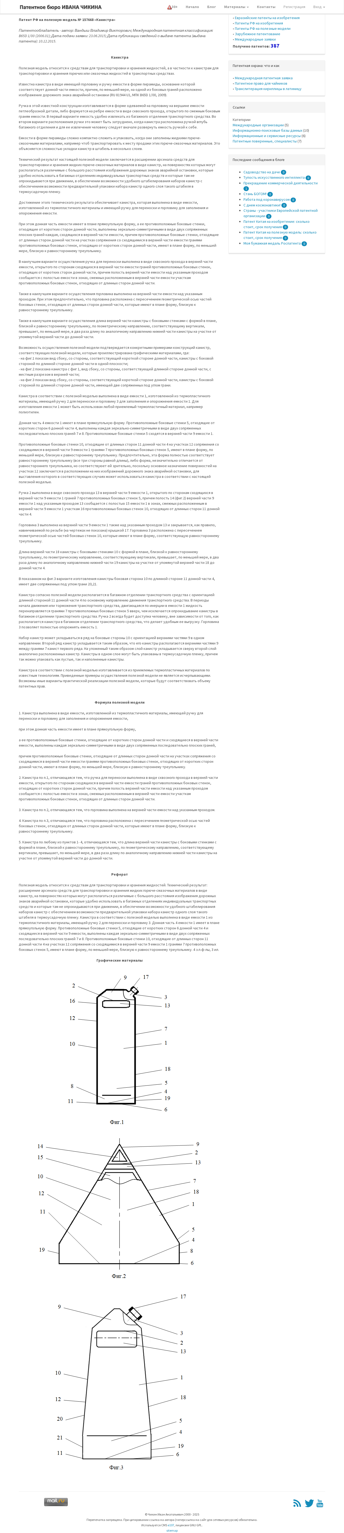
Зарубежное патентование (257, 33)
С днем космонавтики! (264, 205)
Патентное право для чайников (261, 83)
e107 (171, 1525)
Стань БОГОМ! (257, 193)
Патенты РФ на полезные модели (263, 28)
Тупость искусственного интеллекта (276, 177)
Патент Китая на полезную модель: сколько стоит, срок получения (280, 235)
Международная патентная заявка (264, 78)
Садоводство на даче (263, 172)
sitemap (172, 1530)
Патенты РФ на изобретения (259, 23)
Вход (317, 6)
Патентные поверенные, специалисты (265, 141)
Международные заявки (255, 39)
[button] (172, 6)
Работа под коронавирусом (268, 199)
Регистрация (294, 6)
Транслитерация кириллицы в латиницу (268, 88)
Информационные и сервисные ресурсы (267, 135)
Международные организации (258, 125)
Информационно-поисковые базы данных (267, 130)
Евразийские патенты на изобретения (267, 17)
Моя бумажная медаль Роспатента (274, 243)
